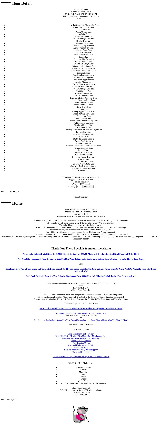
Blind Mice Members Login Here (81, 334)
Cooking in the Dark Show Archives (94, 357)
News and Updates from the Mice (81, 345)
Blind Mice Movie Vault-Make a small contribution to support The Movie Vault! (81, 308)
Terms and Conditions (81, 352)
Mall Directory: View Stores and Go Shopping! (81, 338)
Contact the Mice (81, 347)
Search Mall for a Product (81, 341)
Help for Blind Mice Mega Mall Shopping (81, 350)
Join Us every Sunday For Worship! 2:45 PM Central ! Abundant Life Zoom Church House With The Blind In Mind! (81, 320)
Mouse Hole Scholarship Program (66, 357)
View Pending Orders (81, 343)
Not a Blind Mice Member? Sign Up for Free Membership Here (81, 336)
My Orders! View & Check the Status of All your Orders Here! (81, 313)
